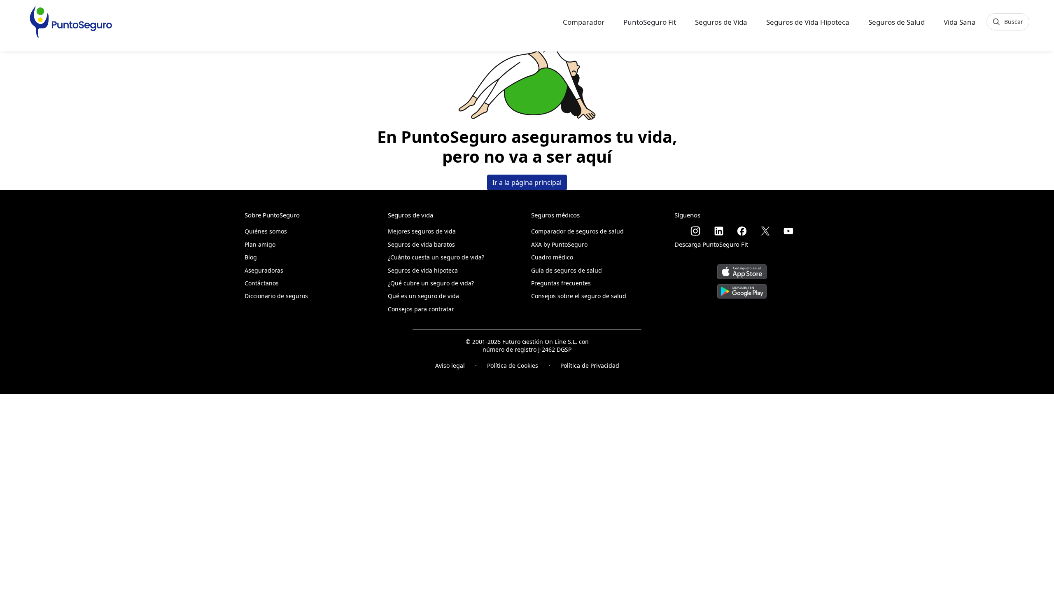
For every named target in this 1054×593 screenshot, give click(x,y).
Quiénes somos (266, 231)
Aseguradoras (264, 270)
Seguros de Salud (896, 22)
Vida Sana (960, 22)
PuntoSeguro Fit (649, 22)
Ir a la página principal (527, 182)
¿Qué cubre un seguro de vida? (431, 283)
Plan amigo (260, 244)
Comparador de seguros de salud (577, 231)
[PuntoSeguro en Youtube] (788, 231)
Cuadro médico (552, 257)
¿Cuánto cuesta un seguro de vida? (436, 257)
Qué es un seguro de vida (423, 296)
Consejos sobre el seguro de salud (578, 296)
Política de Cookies (512, 365)
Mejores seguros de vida (422, 231)
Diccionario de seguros (276, 296)
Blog (251, 257)
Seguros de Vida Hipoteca (807, 22)
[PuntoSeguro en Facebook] (742, 231)
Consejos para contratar (421, 309)
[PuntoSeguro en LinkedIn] (719, 231)
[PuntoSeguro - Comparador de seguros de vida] (71, 21)
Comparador (583, 22)
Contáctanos (262, 283)
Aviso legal (450, 365)
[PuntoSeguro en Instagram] (695, 231)
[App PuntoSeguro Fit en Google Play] (742, 288)
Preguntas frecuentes (561, 283)
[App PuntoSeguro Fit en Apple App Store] (742, 269)
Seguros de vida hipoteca (423, 270)
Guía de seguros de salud (566, 270)
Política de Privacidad (589, 365)
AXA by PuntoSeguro (559, 244)
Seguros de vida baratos (421, 244)
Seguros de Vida (721, 22)
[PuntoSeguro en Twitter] (765, 231)
